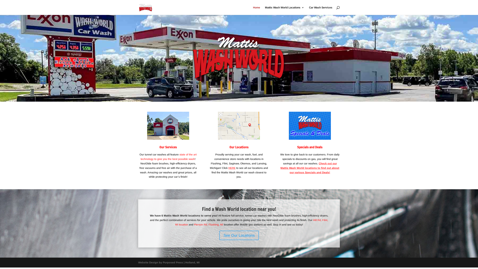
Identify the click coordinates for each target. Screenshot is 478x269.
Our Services (168, 147)
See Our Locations (239, 235)
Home (256, 7)
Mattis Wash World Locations (282, 7)
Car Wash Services (320, 7)
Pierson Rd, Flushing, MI (208, 224)
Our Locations (239, 147)
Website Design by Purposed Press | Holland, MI (169, 262)
